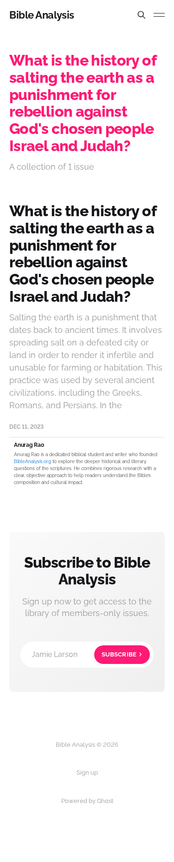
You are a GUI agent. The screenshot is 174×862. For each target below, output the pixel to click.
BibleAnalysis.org (32, 461)
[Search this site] (141, 15)
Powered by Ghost (87, 800)
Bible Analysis (41, 15)
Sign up (87, 772)
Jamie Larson (84, 654)
